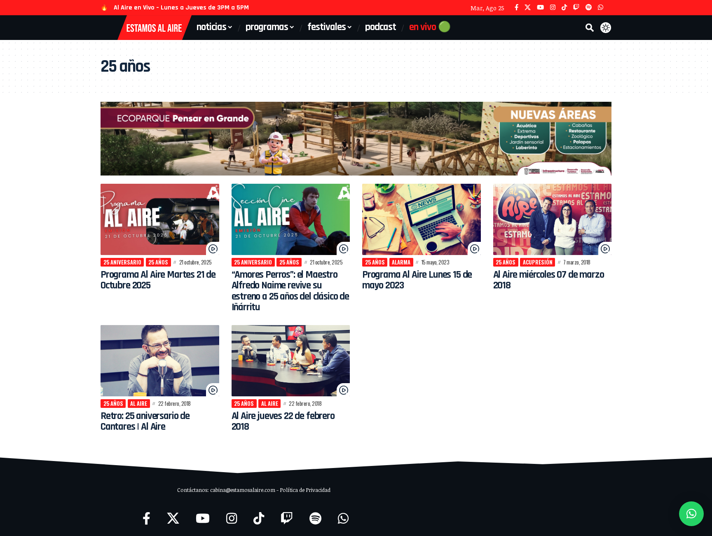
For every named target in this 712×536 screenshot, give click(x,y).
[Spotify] (588, 7)
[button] (590, 27)
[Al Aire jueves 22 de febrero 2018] (291, 360)
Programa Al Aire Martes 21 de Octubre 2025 (158, 280)
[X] (527, 7)
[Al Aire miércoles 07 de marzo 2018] (552, 219)
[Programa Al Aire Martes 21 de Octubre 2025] (160, 219)
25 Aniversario (122, 262)
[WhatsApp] (600, 7)
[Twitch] (576, 7)
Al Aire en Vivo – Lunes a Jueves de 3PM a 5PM (181, 7)
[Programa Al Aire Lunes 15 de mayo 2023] (421, 219)
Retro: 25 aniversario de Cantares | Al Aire (145, 421)
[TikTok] (564, 7)
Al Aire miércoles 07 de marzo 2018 (548, 280)
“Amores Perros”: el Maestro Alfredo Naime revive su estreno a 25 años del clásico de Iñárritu (290, 291)
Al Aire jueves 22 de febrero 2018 (283, 421)
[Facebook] (516, 7)
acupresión (538, 262)
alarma (401, 262)
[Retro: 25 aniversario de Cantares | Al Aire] (160, 360)
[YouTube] (540, 7)
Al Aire (138, 403)
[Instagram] (552, 7)
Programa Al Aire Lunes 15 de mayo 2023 (417, 280)
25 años (158, 262)
